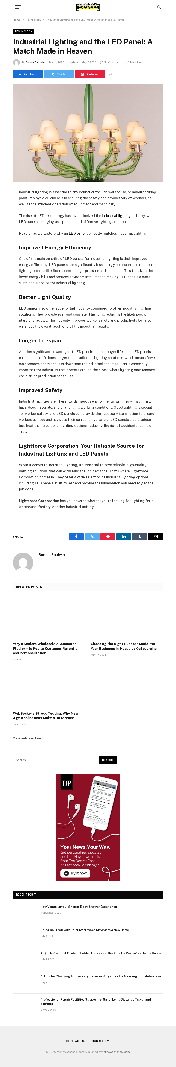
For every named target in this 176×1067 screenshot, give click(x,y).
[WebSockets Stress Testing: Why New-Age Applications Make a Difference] (49, 687)
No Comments (113, 62)
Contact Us (76, 1041)
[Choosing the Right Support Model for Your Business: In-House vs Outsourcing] (127, 617)
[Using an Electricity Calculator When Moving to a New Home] (25, 935)
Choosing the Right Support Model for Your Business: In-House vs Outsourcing (124, 646)
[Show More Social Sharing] (110, 74)
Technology (23, 31)
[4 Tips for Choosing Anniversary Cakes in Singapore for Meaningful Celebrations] (25, 982)
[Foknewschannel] (88, 7)
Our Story (101, 1041)
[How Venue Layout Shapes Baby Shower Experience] (25, 912)
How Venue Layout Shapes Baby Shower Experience (79, 906)
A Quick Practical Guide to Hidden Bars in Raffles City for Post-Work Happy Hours (101, 953)
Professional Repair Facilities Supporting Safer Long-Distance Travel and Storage (96, 1002)
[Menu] (18, 7)
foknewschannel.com (116, 1051)
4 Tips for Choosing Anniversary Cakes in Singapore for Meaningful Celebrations (101, 976)
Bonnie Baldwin (35, 62)
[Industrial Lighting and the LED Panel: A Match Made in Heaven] (88, 133)
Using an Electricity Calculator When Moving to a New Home (85, 930)
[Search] (158, 7)
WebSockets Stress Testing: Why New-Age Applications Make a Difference (46, 715)
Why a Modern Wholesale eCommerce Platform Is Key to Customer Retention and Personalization (46, 648)
